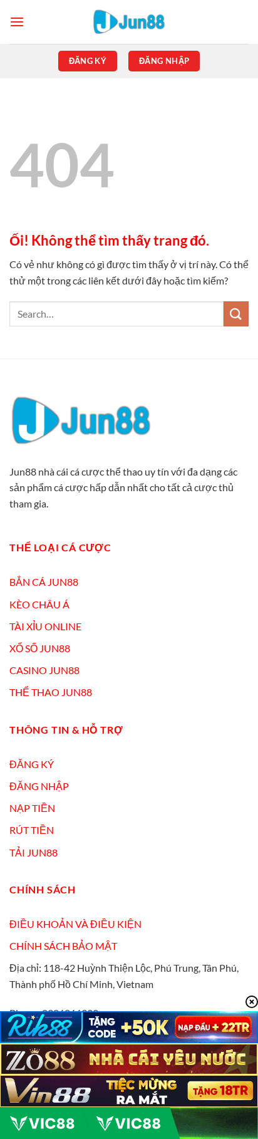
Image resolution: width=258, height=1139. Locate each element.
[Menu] (16, 21)
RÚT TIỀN (31, 830)
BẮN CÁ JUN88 (43, 582)
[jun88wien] (129, 22)
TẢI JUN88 (33, 852)
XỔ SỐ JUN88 (39, 648)
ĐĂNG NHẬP (39, 786)
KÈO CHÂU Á (39, 604)
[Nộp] (236, 313)
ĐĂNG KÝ (31, 764)
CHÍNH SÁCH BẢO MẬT (63, 946)
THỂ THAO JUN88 (50, 692)
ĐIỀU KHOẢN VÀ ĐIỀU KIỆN (75, 924)
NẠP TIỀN (32, 808)
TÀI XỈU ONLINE (45, 626)
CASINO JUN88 (44, 670)
